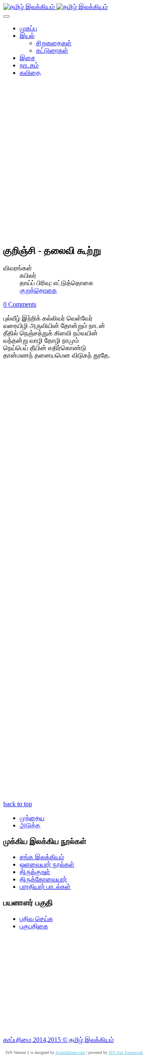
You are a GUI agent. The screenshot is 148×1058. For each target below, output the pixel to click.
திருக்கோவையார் (43, 879)
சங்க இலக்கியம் (42, 856)
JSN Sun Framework (126, 1052)
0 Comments (19, 304)
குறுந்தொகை (38, 290)
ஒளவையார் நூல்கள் (47, 864)
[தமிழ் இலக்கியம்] (55, 6)
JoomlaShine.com (70, 1052)
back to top (17, 803)
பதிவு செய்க (36, 918)
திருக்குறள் (35, 871)
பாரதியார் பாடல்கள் (45, 886)
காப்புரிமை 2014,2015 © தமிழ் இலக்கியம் (58, 1039)
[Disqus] (74, 476)
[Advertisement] (74, 163)
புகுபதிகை (34, 926)
